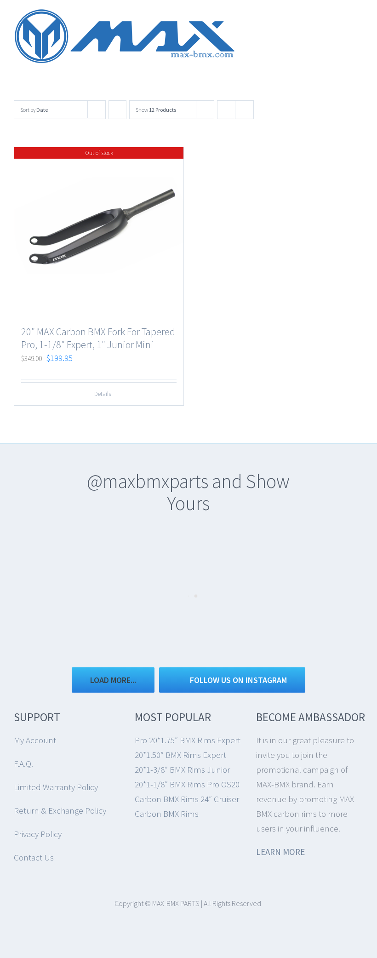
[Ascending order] (117, 109)
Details (102, 394)
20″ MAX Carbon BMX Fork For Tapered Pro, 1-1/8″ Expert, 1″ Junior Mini (98, 338)
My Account (35, 740)
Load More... (113, 680)
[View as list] (244, 110)
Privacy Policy (38, 833)
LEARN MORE (280, 851)
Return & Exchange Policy (60, 810)
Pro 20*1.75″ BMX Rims (175, 740)
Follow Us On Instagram (238, 680)
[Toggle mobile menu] (359, 21)
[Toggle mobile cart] (343, 21)
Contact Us (34, 857)
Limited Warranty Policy (56, 786)
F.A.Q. (23, 763)
